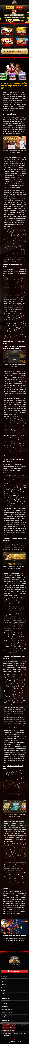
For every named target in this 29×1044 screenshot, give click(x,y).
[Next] (27, 77)
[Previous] (1, 77)
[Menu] (2, 3)
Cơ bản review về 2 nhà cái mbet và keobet (14, 935)
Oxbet (15, 92)
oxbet (15, 1033)
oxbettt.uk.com (22, 1033)
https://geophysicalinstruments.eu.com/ (14, 781)
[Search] (27, 2)
